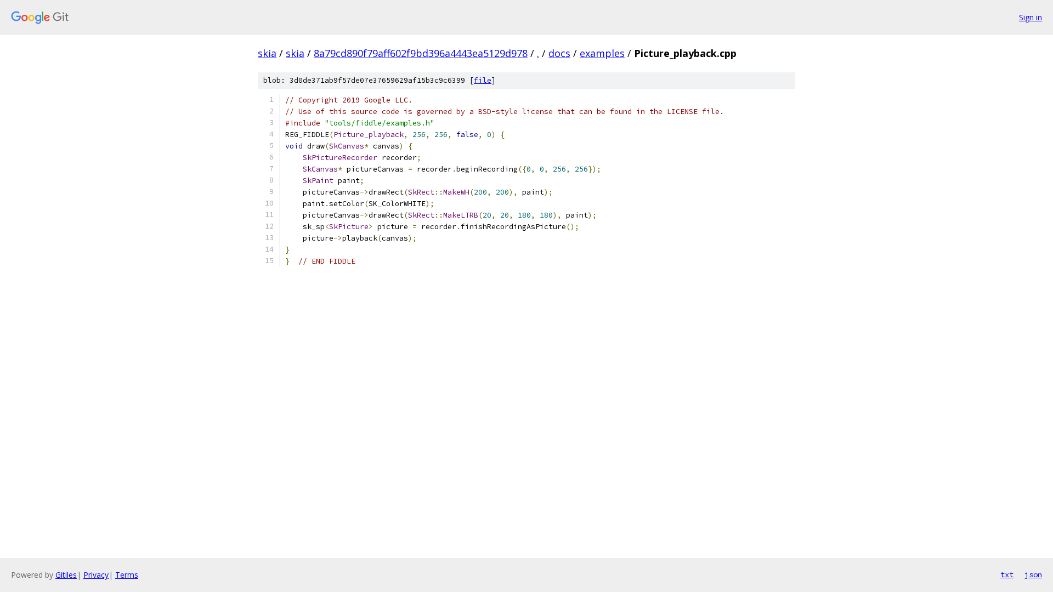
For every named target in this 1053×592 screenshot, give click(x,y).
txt (1007, 574)
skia (267, 53)
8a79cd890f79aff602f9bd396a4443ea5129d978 (421, 53)
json (1033, 574)
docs (559, 53)
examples (602, 53)
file (482, 80)
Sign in (1030, 17)
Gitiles (66, 575)
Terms (126, 575)
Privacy (96, 575)
